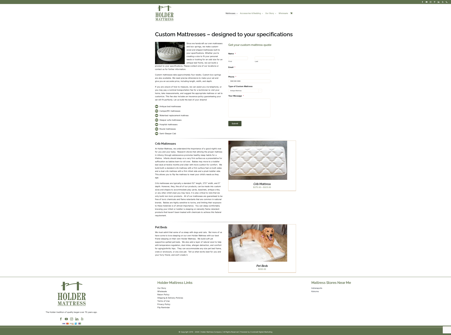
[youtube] (426, 2)
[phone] (446, 2)
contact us (159, 69)
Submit (235, 123)
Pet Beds (262, 266)
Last (256, 61)
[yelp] (442, 2)
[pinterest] (434, 2)
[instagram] (430, 2)
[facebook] (422, 2)
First (230, 61)
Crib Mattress (262, 184)
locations (212, 66)
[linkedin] (438, 2)
